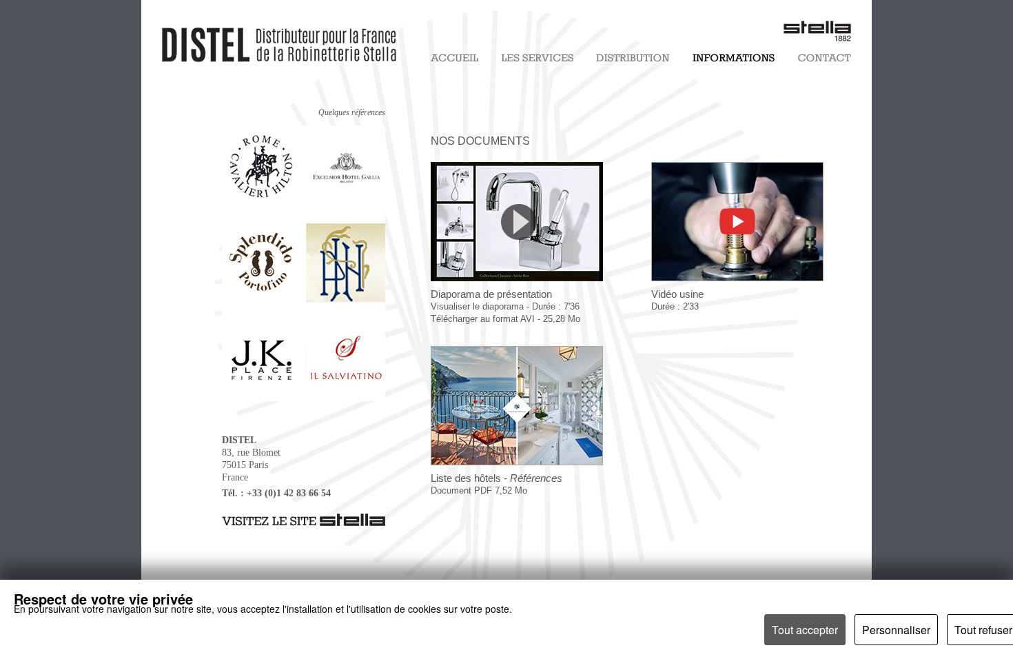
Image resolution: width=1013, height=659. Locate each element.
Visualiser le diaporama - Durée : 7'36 (505, 306)
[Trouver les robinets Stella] (633, 59)
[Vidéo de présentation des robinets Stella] (517, 284)
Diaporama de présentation (491, 294)
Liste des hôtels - (496, 484)
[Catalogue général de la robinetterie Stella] (517, 469)
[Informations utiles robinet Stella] (734, 59)
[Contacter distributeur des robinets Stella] (824, 59)
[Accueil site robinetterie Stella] (454, 59)
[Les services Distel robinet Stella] (537, 59)
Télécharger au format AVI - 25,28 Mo (505, 319)
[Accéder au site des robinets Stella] (303, 523)
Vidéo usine (677, 300)
